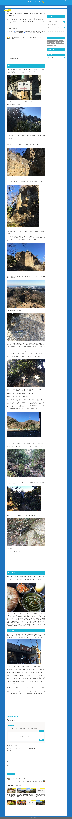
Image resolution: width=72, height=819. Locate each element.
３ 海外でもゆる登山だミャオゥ (53, 27)
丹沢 (48, 41)
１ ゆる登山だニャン (52, 21)
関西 (52, 45)
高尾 (54, 45)
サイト (8, 769)
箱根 (48, 45)
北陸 (48, 42)
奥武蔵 (57, 42)
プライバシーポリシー (51, 57)
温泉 (15, 716)
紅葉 (50, 45)
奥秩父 (60, 42)
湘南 (18, 716)
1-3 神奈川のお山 (10, 716)
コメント (9, 750)
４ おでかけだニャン (51, 30)
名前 (8, 761)
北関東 (62, 41)
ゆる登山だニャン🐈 (36, 2)
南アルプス (51, 42)
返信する (42, 730)
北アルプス (56, 41)
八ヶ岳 (53, 41)
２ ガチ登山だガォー (52, 24)
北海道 (60, 41)
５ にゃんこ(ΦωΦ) (51, 32)
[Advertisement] (16, 48)
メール (8, 765)
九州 (50, 41)
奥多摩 (55, 42)
